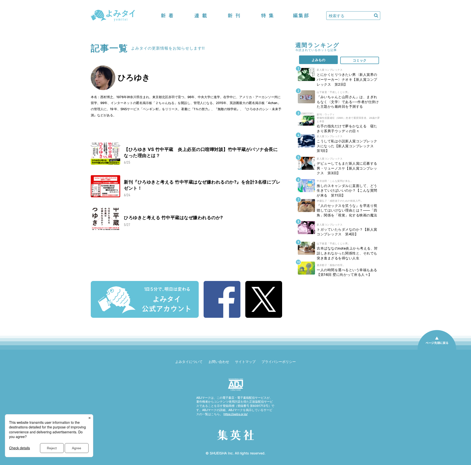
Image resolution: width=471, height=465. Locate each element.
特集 (267, 15)
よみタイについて (189, 361)
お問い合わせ (219, 361)
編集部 (301, 15)
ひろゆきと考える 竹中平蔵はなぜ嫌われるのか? (173, 217)
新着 (167, 15)
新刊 (234, 15)
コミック (359, 60)
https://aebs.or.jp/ (235, 414)
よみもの (318, 60)
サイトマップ (245, 361)
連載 (201, 15)
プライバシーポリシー (279, 361)
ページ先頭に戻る (437, 349)
